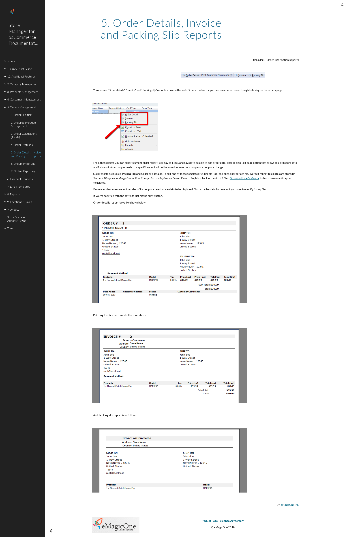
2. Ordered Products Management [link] (24, 124)
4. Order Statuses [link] (22, 144)
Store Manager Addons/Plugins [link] (16, 218)
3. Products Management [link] (22, 91)
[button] (342, 5)
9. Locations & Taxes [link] (19, 202)
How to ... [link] (13, 209)
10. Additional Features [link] (21, 76)
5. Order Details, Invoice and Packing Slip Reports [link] (26, 154)
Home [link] (11, 61)
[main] (161, 28)
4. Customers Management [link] (24, 99)
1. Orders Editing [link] (21, 114)
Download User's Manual (244, 178)
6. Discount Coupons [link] (20, 179)
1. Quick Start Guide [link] (19, 68)
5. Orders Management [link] (21, 107)
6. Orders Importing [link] (23, 163)
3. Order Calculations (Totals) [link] (24, 135)
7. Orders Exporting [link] (23, 171)
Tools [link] (10, 228)
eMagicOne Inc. (289, 504)
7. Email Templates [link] (18, 186)
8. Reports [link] (13, 194)
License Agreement (232, 520)
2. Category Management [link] (22, 84)
